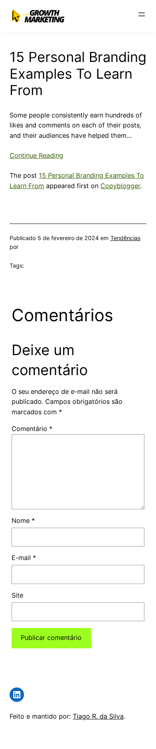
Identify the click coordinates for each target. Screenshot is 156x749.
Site (17, 595)
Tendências (125, 237)
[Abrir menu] (141, 14)
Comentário (32, 429)
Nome (23, 520)
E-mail (24, 558)
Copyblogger (120, 186)
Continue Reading (36, 155)
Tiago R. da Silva (98, 716)
